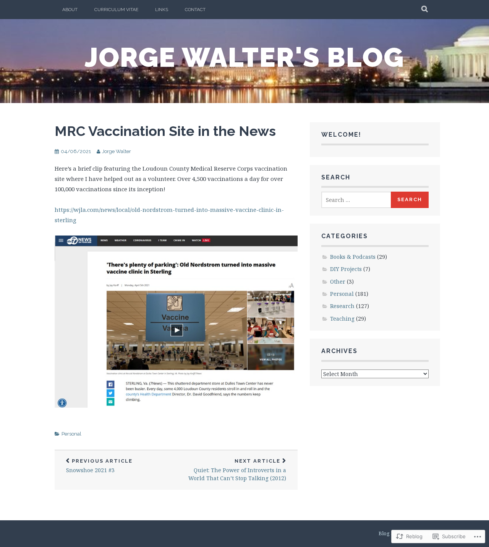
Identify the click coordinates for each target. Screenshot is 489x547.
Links (161, 9)
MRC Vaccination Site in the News (165, 131)
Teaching (342, 318)
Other (337, 281)
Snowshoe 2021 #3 (99, 466)
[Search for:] (356, 199)
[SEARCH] (425, 9)
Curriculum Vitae (116, 9)
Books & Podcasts (353, 256)
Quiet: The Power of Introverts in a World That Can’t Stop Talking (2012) (237, 470)
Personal (71, 434)
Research (342, 306)
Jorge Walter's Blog (244, 57)
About (70, 9)
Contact (195, 9)
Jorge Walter (116, 151)
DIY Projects (346, 269)
